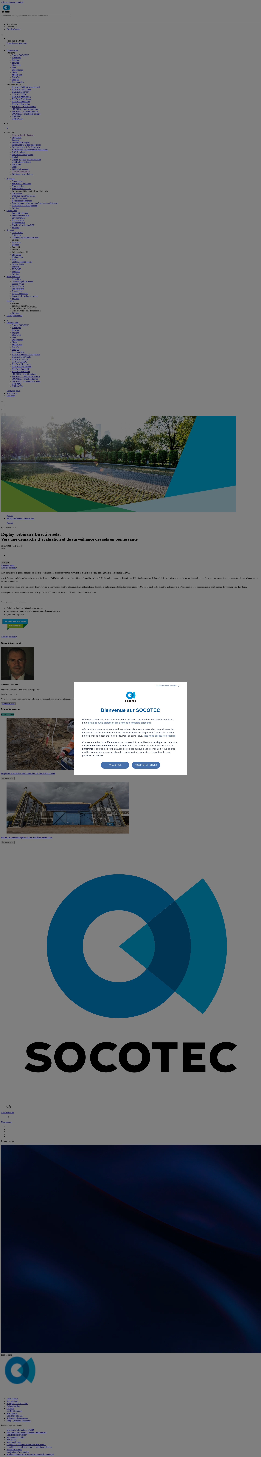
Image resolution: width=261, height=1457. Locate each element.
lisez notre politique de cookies (159, 736)
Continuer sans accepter (166, 686)
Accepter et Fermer (146, 765)
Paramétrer (115, 765)
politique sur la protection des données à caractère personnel (119, 723)
